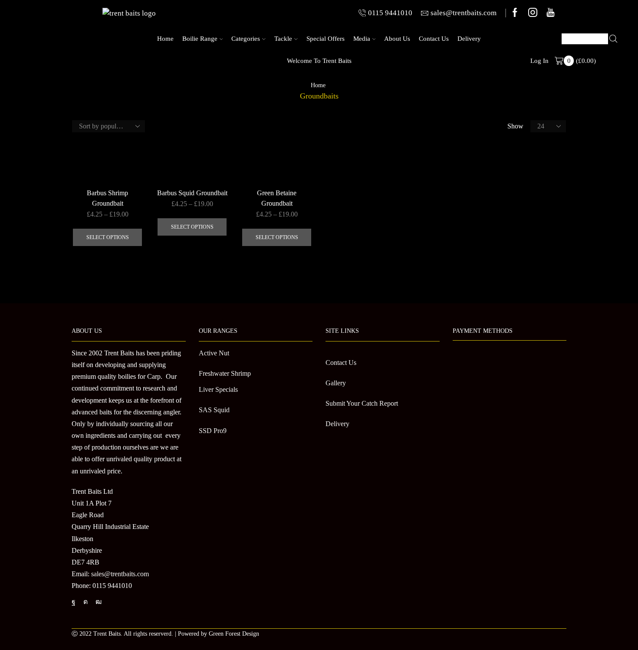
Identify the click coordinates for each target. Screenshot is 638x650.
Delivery (469, 38)
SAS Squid (214, 410)
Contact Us (434, 38)
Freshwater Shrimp (225, 373)
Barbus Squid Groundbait (192, 193)
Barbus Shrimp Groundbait (107, 198)
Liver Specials (218, 389)
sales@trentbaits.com (120, 574)
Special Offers (325, 38)
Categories (245, 38)
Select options (107, 237)
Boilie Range (199, 38)
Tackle (283, 38)
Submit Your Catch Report (362, 403)
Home (165, 38)
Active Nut (214, 353)
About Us (397, 38)
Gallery (336, 383)
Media (361, 38)
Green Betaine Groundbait (276, 198)
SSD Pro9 (213, 430)
